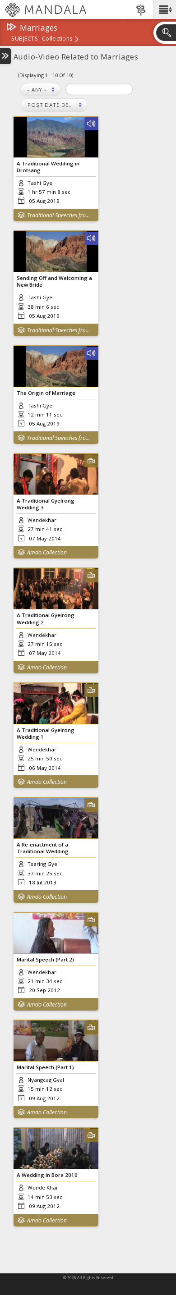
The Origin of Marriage (46, 392)
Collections (57, 39)
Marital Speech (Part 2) (45, 959)
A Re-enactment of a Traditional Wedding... (45, 848)
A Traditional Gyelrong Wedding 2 (45, 618)
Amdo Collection (47, 552)
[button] (164, 9)
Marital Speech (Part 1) (45, 1067)
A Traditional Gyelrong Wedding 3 (45, 504)
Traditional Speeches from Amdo (60, 215)
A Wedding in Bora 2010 (47, 1174)
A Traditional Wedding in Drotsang (48, 167)
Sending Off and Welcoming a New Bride (54, 281)
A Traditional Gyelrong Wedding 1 (45, 733)
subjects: (25, 39)
